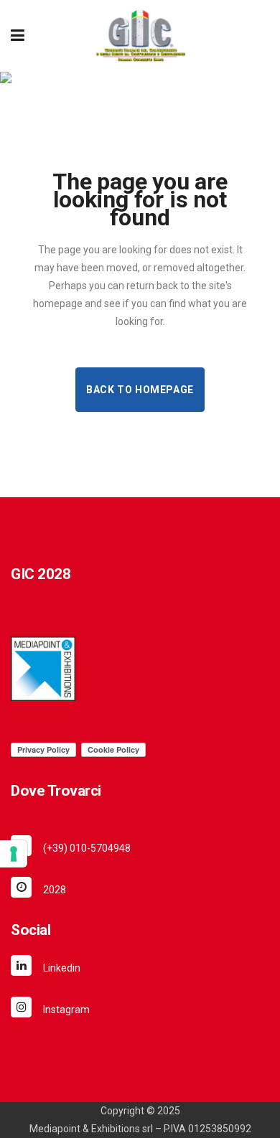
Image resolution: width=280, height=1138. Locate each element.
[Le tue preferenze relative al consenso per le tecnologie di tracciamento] (13, 853)
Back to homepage (140, 389)
